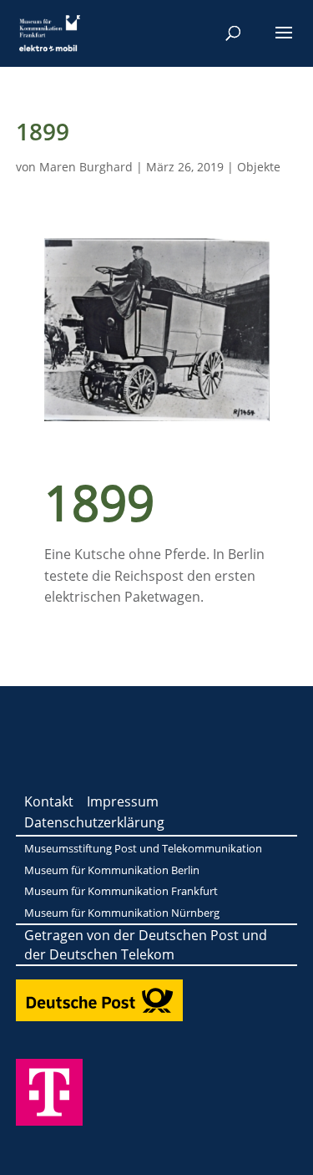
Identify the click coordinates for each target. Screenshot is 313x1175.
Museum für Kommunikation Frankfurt (121, 890)
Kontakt (48, 801)
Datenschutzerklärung (94, 822)
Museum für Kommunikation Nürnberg (122, 912)
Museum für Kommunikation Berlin (111, 869)
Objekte (258, 167)
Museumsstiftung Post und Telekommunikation (143, 848)
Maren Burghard (86, 167)
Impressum (123, 801)
